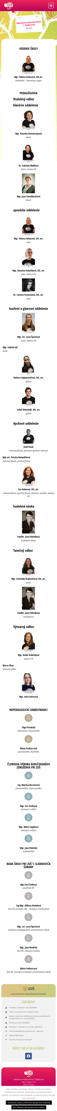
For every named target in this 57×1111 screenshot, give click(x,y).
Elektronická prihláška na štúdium (28, 994)
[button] (51, 5)
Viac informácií (28, 1098)
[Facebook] (28, 1056)
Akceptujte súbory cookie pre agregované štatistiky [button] (28, 1102)
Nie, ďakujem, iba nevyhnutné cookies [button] (29, 1107)
